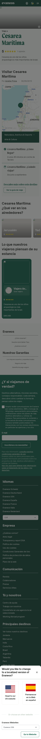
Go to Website (30, 734)
